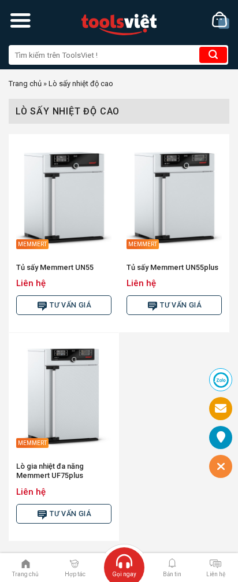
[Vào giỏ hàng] (220, 20)
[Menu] (20, 20)
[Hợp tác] (74, 563)
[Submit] (213, 55)
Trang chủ (25, 83)
